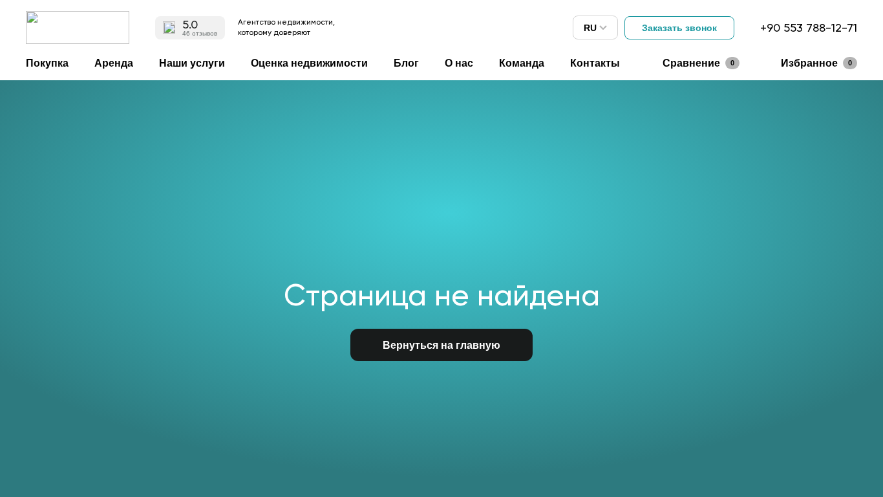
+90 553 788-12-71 (808, 27)
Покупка (47, 63)
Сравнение (698, 63)
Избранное (816, 63)
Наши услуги (192, 63)
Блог (406, 63)
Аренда (113, 63)
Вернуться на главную (441, 345)
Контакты (595, 63)
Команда (521, 63)
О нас (459, 63)
